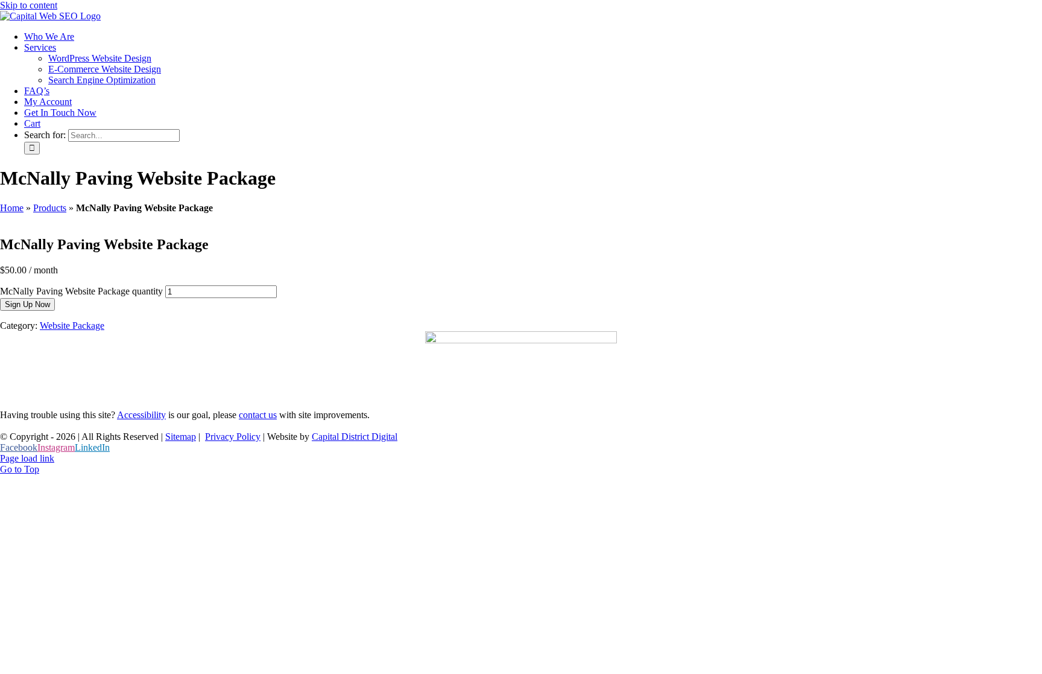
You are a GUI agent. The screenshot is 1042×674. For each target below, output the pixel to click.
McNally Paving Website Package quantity (81, 291)
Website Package (72, 325)
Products (49, 208)
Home (12, 208)
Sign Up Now (27, 304)
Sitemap (180, 436)
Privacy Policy (232, 436)
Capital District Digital (354, 436)
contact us (258, 415)
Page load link (27, 458)
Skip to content (28, 5)
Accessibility (141, 415)
